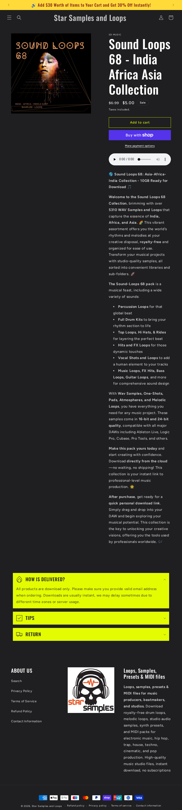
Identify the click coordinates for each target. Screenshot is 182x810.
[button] (9, 17)
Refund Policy (21, 711)
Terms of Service (24, 701)
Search (16, 681)
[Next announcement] (173, 5)
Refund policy (75, 805)
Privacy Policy (21, 691)
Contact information (148, 805)
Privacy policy (98, 805)
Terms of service (121, 805)
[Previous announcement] (9, 5)
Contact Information (26, 721)
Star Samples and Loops (47, 806)
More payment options (140, 145)
